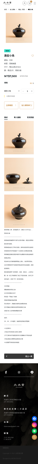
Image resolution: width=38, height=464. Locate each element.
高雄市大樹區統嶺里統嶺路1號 (14, 413)
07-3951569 (9, 402)
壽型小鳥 (30, 9)
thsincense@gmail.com (11, 426)
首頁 (5, 9)
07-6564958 (9, 415)
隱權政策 (6, 448)
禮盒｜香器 (21, 9)
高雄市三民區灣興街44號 (12, 400)
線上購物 (12, 9)
